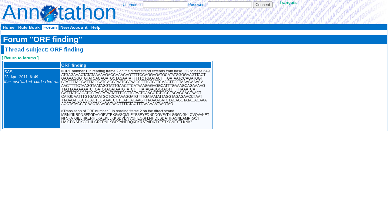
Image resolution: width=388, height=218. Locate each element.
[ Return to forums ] (20, 58)
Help (96, 27)
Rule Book (29, 27)
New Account (74, 27)
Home (9, 27)
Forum (50, 27)
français (288, 2)
